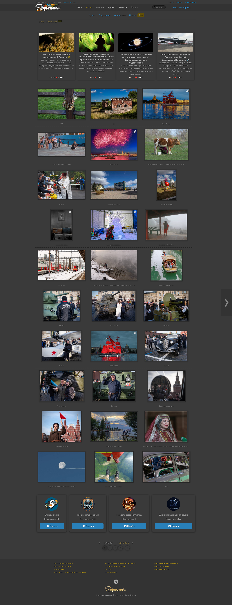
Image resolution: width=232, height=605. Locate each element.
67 (127, 548)
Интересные (120, 15)
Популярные (104, 15)
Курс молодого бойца (62, 566)
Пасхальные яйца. (114, 205)
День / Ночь (191, 2)
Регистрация (184, 7)
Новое (132, 15)
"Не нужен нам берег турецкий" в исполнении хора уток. (114, 285)
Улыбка (61, 366)
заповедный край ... (166, 245)
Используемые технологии (115, 566)
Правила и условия (161, 566)
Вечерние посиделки (114, 446)
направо (123, 542)
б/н (114, 124)
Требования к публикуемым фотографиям (70, 572)
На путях (61, 285)
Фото (41, 21)
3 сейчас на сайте (69, 2)
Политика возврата (161, 569)
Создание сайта (111, 572)
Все (141, 15)
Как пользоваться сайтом (63, 563)
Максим (166, 325)
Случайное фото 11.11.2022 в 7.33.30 (61, 487)
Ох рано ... (62, 325)
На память (114, 325)
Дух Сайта (108, 569)
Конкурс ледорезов (114, 245)
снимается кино (62, 245)
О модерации (59, 569)
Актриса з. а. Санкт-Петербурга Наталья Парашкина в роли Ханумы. (168, 446)
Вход (175, 7)
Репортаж (54, 21)
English (171, 2)
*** (61, 124)
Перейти (54, 526)
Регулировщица (62, 446)
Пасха (61, 205)
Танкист (114, 406)
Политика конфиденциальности (166, 563)
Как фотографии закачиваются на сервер (120, 563)
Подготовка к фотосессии (61, 164)
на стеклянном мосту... (114, 487)
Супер (92, 15)
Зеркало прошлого (166, 406)
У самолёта (61, 406)
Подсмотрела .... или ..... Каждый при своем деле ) (166, 164)
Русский (179, 2)
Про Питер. (166, 124)
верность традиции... (166, 285)
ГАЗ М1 (166, 366)
